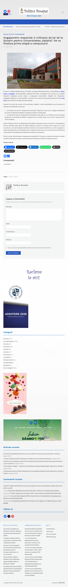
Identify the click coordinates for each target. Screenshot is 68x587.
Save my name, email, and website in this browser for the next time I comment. (29, 247)
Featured (6, 346)
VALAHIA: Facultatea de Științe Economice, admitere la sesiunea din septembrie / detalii (31, 454)
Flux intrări (49, 531)
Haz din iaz (6, 354)
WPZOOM (62, 582)
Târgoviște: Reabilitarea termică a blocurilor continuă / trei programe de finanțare (33, 491)
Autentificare (50, 529)
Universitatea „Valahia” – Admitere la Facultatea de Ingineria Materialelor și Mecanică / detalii (32, 466)
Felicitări (6, 349)
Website (8, 240)
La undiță (6, 357)
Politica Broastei (20, 185)
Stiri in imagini (19, 34)
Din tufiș (6, 344)
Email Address (10, 232)
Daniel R (6, 486)
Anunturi (6, 339)
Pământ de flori (8, 360)
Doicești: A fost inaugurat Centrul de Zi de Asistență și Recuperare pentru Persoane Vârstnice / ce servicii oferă (12, 550)
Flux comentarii (51, 534)
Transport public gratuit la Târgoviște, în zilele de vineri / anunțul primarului (26, 458)
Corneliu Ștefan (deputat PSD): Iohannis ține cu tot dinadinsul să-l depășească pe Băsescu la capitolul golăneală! (33, 561)
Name (8, 223)
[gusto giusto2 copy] (15, 393)
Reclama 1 (6, 365)
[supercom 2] (32, 430)
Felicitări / (6, 352)
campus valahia (13, 176)
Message (9, 206)
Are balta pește (8, 34)
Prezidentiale (7, 362)
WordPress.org (51, 537)
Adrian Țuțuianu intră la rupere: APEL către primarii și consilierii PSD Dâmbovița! (36, 493)
